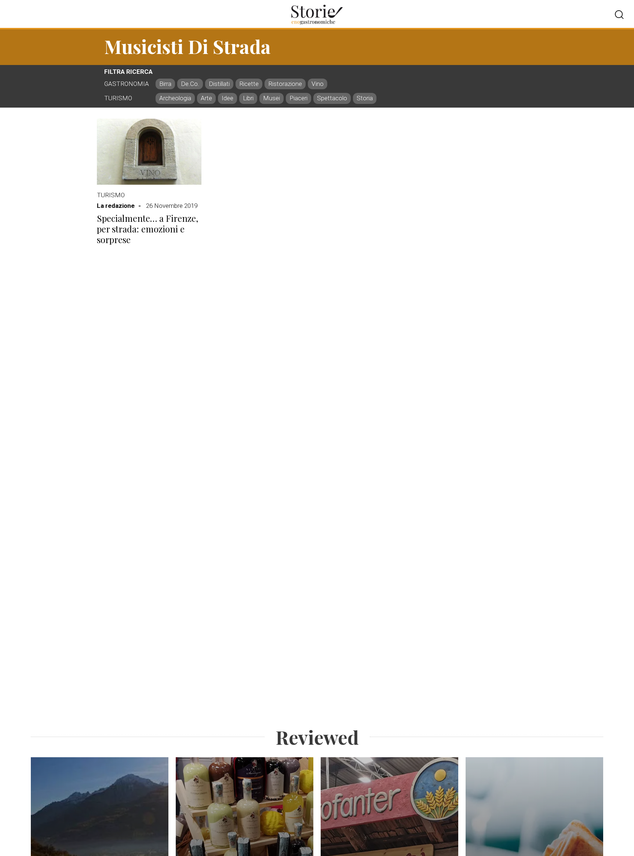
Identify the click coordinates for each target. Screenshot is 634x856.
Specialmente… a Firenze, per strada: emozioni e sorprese (147, 229)
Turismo (111, 195)
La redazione (116, 205)
